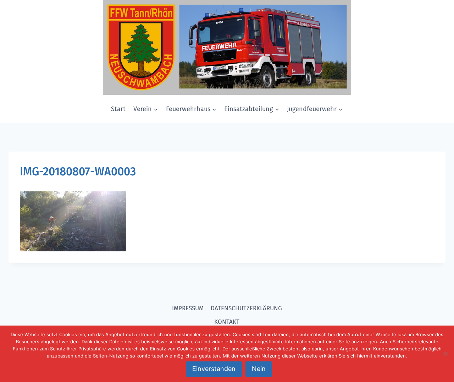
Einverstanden (214, 368)
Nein (259, 368)
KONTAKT (226, 322)
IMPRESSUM (188, 308)
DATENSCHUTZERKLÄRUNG (246, 308)
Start (118, 109)
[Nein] (445, 353)
